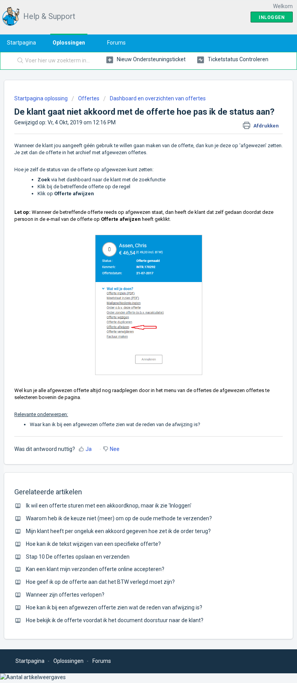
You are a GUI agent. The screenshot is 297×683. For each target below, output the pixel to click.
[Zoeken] (18, 61)
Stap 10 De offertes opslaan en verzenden (78, 557)
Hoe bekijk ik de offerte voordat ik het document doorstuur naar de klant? (114, 620)
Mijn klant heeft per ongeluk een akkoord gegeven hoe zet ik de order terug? (118, 531)
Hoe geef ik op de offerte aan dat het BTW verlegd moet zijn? (100, 582)
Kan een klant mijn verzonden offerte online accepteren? (95, 569)
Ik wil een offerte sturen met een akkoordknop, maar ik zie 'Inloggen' (108, 505)
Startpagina (21, 43)
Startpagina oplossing (41, 98)
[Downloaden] (134, 341)
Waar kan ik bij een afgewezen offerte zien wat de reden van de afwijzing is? (115, 424)
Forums (116, 43)
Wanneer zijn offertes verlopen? (65, 595)
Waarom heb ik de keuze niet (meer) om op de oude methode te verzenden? (119, 518)
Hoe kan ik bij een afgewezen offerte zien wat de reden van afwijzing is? (114, 607)
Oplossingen (69, 43)
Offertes (88, 98)
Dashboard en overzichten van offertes (158, 98)
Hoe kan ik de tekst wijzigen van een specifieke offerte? (93, 544)
